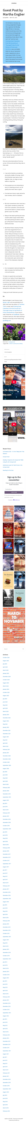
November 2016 (7, 895)
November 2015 (7, 930)
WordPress (16, 1120)
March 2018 (5, 844)
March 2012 (5, 1031)
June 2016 (5, 908)
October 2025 (6, 657)
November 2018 (7, 822)
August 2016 (6, 901)
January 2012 (6, 1038)
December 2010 (6, 1079)
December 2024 (6, 676)
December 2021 (6, 730)
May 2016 (5, 911)
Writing (20, 343)
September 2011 (7, 1050)
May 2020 (5, 778)
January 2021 (6, 752)
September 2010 (7, 1089)
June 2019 (5, 806)
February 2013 (6, 997)
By (5, 17)
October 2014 (6, 955)
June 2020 (5, 775)
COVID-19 (11, 343)
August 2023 (6, 695)
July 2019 (5, 803)
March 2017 (5, 882)
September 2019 (7, 797)
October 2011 (6, 1047)
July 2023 (5, 698)
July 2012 (5, 1019)
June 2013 (5, 984)
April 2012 (5, 1028)
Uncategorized (11, 342)
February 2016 (6, 920)
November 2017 (7, 857)
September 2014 (7, 958)
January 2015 (6, 949)
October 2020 (6, 762)
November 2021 (7, 733)
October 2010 (6, 1085)
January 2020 (6, 790)
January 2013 (6, 1000)
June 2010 (5, 1098)
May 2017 (5, 876)
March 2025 (5, 670)
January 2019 (6, 816)
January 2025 (6, 673)
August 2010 (6, 1092)
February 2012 (6, 1035)
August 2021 (6, 736)
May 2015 (5, 943)
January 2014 (6, 971)
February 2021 (6, 749)
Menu (15, 3)
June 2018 (5, 835)
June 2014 (5, 965)
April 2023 (5, 708)
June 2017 (5, 873)
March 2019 (5, 809)
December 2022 (6, 717)
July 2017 (5, 870)
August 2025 (6, 660)
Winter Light (6, 302)
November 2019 (7, 794)
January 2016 (6, 924)
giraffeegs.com (7, 320)
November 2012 (7, 1006)
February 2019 (6, 813)
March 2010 (5, 1108)
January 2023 (6, 714)
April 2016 (5, 914)
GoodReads (16, 314)
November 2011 (7, 1044)
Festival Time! (6, 456)
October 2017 (6, 860)
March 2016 (5, 917)
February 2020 (6, 787)
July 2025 (5, 664)
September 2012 (7, 1012)
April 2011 (5, 1066)
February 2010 (6, 1111)
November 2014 (7, 952)
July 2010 (5, 1095)
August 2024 (6, 683)
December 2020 (6, 756)
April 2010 (5, 1104)
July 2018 (5, 832)
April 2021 (5, 743)
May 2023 (5, 705)
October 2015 (6, 933)
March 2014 (5, 968)
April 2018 (5, 841)
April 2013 (5, 990)
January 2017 (6, 889)
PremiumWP (20, 1118)
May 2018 (5, 838)
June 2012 (5, 1022)
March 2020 (5, 784)
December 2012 (6, 1003)
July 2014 (5, 962)
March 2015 (5, 946)
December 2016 (6, 892)
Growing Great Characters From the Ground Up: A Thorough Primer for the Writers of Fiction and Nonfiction (13, 45)
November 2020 (7, 759)
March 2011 (5, 1069)
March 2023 (5, 711)
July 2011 (5, 1057)
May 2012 (5, 1025)
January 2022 (6, 727)
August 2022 (6, 721)
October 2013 (6, 974)
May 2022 (5, 724)
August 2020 (6, 768)
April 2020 (5, 781)
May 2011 (5, 1063)
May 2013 (5, 987)
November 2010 (7, 1082)
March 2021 (5, 746)
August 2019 (6, 800)
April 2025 (5, 667)
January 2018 (6, 851)
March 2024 (5, 686)
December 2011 (6, 1041)
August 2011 (6, 1054)
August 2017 (6, 867)
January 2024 (6, 689)
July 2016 (5, 905)
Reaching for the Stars (8, 470)
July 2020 (5, 771)
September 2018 (7, 828)
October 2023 (6, 692)
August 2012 (6, 1016)
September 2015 (7, 936)
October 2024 (6, 679)
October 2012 (6, 1009)
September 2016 (7, 898)
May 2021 (5, 740)
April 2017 (5, 879)
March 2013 (5, 993)
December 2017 (6, 854)
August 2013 (6, 978)
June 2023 (5, 702)
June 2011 (5, 1060)
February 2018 (6, 847)
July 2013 (5, 981)
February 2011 (6, 1073)
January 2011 (6, 1076)
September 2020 (7, 765)
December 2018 (6, 819)
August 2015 (6, 939)
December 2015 (6, 927)
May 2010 (5, 1101)
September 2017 (7, 863)
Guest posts (16, 343)
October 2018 (6, 825)
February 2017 (6, 886)
